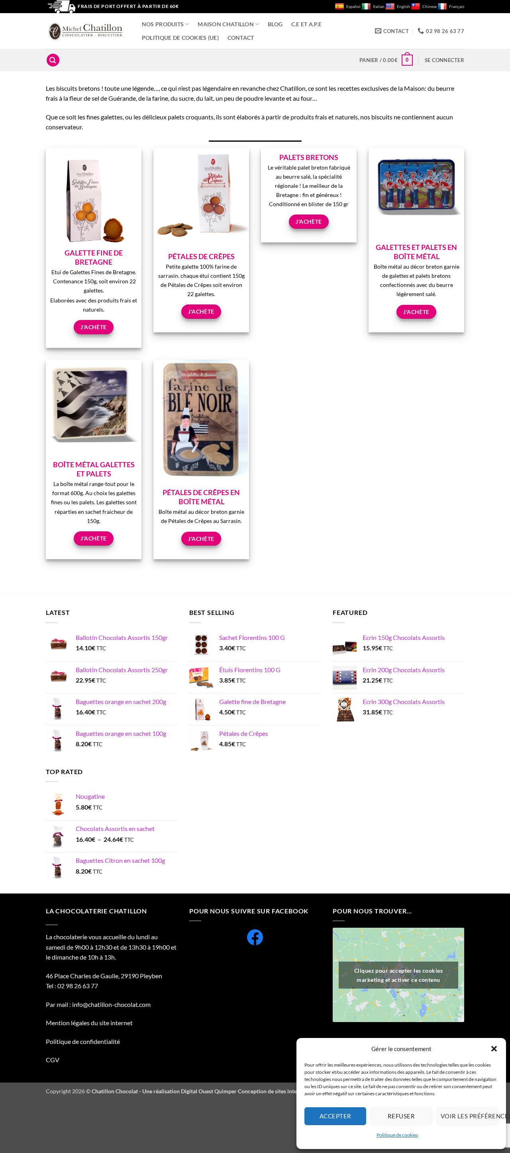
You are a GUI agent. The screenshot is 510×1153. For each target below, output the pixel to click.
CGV (52, 1059)
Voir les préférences (469, 1116)
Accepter (335, 1116)
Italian (378, 6)
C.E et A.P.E (306, 24)
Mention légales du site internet (89, 1022)
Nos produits (163, 24)
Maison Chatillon (226, 24)
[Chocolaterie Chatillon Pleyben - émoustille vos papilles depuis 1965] (86, 31)
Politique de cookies (397, 1135)
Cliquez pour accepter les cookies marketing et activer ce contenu (398, 975)
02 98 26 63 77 (77, 985)
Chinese (429, 6)
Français (456, 6)
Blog (275, 24)
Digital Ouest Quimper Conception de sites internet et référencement (266, 1091)
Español (353, 6)
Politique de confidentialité (83, 1041)
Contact (241, 37)
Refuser (401, 1116)
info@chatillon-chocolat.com (111, 1004)
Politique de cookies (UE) (180, 37)
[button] (494, 1049)
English (403, 6)
